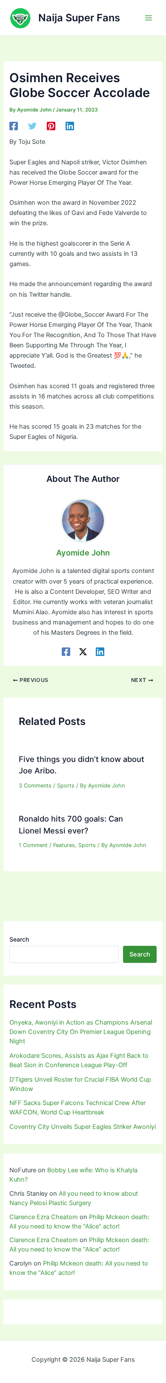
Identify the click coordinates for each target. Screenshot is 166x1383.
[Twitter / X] (83, 651)
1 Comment (33, 845)
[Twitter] (32, 126)
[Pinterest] (51, 126)
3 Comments (35, 785)
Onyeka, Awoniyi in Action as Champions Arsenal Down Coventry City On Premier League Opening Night (80, 1032)
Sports (65, 785)
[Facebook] (13, 126)
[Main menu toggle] (148, 18)
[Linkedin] (70, 126)
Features (64, 845)
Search (19, 939)
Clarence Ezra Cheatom (43, 1217)
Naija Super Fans (79, 17)
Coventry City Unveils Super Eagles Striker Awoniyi (82, 1127)
